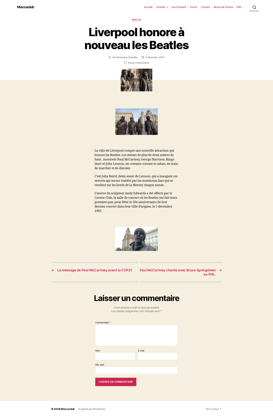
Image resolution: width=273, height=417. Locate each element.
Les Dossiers (179, 7)
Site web (99, 364)
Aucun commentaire (138, 62)
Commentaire (103, 322)
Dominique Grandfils (126, 57)
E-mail (141, 350)
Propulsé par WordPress (91, 408)
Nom (97, 350)
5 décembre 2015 (154, 57)
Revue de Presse (223, 7)
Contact (205, 7)
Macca (136, 19)
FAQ (239, 7)
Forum (193, 7)
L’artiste (160, 7)
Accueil (148, 7)
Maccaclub (25, 7)
